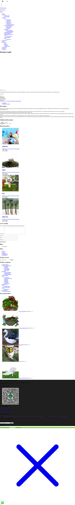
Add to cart (2, 97)
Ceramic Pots (9, 20)
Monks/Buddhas (7, 37)
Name (1, 235)
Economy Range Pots (10, 24)
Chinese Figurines (7, 33)
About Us (4, 14)
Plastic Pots (9, 23)
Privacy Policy (6, 16)
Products (3, 17)
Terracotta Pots (9, 22)
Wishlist (5, 44)
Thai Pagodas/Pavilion (8, 32)
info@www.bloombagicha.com (51, 416)
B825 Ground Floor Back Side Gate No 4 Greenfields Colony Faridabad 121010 (17, 416)
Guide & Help (6, 15)
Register (3, 251)
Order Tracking (7, 46)
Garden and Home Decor (8, 25)
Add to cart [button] (10, 148)
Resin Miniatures (9, 30)
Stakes (5, 35)
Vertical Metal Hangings (8, 34)
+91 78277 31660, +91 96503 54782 (38, 416)
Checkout (6, 45)
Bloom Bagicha (2, 9)
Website (1, 239)
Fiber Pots (8, 21)
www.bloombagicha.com (62, 416)
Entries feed (4, 253)
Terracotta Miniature (7, 274)
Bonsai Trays (9, 39)
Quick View (14, 148)
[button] (2, 98)
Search (12, 259)
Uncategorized (4, 290)
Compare (1, 100)
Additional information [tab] (6, 103)
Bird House (6, 266)
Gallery (3, 41)
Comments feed (5, 254)
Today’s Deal (4, 40)
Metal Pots (6, 280)
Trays (5, 38)
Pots (5, 18)
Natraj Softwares (13, 427)
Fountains (8, 28)
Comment (2, 233)
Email (1, 237)
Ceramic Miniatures (10, 31)
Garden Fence (9, 26)
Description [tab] (4, 102)
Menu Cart (4, 48)
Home (3, 13)
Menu (1, 11)
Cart (5, 43)
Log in (3, 252)
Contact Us (4, 49)
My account (4, 42)
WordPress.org (4, 255)
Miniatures (6, 29)
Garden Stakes (9, 36)
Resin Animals (6, 269)
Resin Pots (8, 19)
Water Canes (9, 27)
